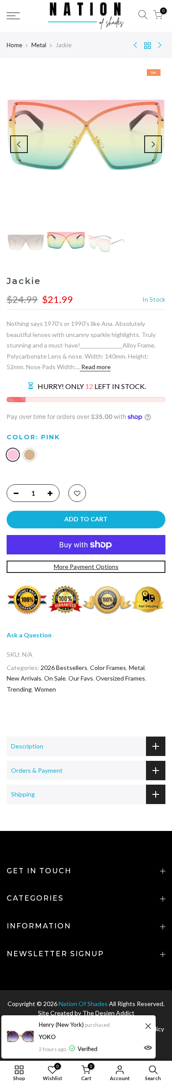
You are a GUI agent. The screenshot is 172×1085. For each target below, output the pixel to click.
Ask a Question (29, 635)
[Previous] (19, 144)
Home (14, 45)
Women (45, 689)
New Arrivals (24, 678)
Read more (95, 366)
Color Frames (108, 667)
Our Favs (80, 678)
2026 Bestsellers (64, 667)
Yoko (47, 1036)
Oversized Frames (120, 678)
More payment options (86, 566)
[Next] (153, 144)
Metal (38, 45)
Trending (19, 689)
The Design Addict (108, 1013)
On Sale (55, 678)
